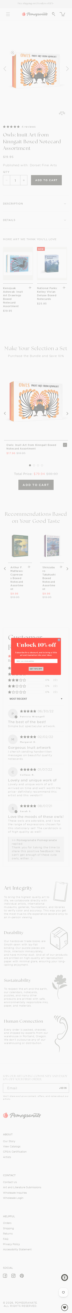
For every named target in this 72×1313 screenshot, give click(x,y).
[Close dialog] (59, 640)
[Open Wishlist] (64, 1307)
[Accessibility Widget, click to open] (64, 1277)
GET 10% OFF (36, 669)
